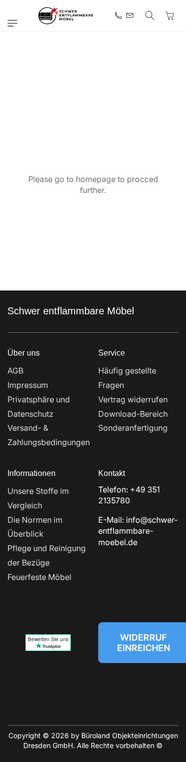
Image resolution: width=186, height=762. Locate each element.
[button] (14, 23)
